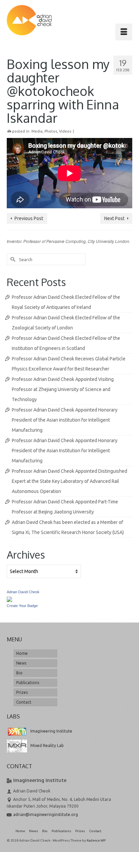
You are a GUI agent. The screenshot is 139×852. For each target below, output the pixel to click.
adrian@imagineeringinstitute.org (45, 814)
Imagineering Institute (51, 731)
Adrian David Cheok (23, 592)
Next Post (114, 218)
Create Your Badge (22, 606)
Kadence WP (96, 840)
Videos (65, 131)
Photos (51, 131)
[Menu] (123, 32)
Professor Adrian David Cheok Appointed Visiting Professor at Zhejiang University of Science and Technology (63, 389)
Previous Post (29, 218)
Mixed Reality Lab (47, 745)
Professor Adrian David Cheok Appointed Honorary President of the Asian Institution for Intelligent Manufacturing (64, 420)
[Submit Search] (12, 259)
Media (37, 131)
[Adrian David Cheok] (29, 20)
